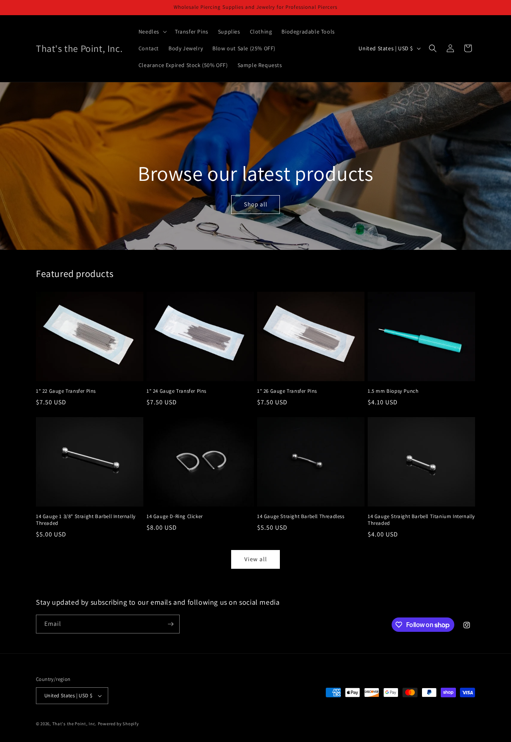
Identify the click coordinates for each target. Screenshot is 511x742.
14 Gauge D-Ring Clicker (175, 516)
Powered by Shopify (118, 723)
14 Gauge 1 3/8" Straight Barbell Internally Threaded (86, 519)
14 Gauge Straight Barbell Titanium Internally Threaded (421, 519)
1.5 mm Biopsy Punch (393, 391)
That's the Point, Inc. (74, 723)
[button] (152, 31)
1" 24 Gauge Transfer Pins (176, 391)
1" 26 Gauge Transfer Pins (287, 391)
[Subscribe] (170, 624)
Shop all (255, 204)
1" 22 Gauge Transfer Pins (66, 391)
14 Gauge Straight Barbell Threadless (301, 516)
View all (255, 559)
